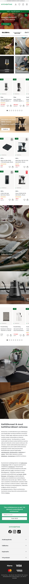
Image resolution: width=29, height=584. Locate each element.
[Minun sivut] (16, 4)
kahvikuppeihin (13, 452)
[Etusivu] (6, 4)
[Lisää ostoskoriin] (11, 106)
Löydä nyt (5, 129)
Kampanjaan (6, 24)
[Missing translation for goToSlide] (9, 110)
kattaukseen (4, 456)
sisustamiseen (11, 456)
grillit (12, 470)
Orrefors (7, 493)
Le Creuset (19, 474)
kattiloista (21, 452)
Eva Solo (11, 476)
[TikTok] (19, 531)
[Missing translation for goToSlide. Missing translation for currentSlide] (7, 110)
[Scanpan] (17, 32)
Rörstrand (3, 476)
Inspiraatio (5, 551)
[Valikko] (27, 4)
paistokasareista (5, 452)
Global (24, 474)
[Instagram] (14, 531)
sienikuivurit (12, 466)
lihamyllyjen (5, 464)
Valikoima (5, 545)
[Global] (6, 32)
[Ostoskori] (23, 4)
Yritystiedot (6, 557)
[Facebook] (10, 531)
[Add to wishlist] (8, 106)
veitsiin (3, 454)
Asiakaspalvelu (7, 539)
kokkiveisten (24, 463)
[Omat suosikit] (19, 4)
